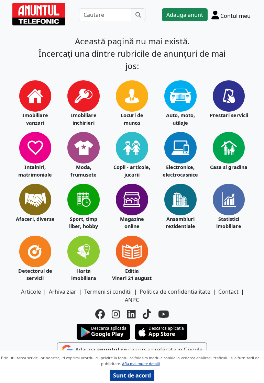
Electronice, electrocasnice (180, 171)
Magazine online (132, 223)
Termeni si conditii (108, 291)
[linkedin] (131, 314)
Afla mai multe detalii (141, 363)
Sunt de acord (132, 375)
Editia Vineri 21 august (132, 275)
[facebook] (100, 314)
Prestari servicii (229, 115)
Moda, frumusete (83, 171)
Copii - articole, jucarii (131, 171)
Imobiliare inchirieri (84, 119)
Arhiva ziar (62, 291)
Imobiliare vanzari (35, 119)
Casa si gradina (229, 167)
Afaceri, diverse (35, 219)
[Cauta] (138, 14)
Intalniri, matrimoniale (35, 171)
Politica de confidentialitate (175, 291)
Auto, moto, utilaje (180, 119)
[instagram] (116, 314)
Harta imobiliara (83, 275)
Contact (228, 291)
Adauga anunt (184, 15)
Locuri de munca (132, 119)
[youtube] (163, 314)
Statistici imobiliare (228, 223)
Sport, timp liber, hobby (83, 223)
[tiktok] (147, 314)
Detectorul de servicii (35, 275)
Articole (31, 291)
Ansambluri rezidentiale (180, 223)
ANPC (132, 300)
